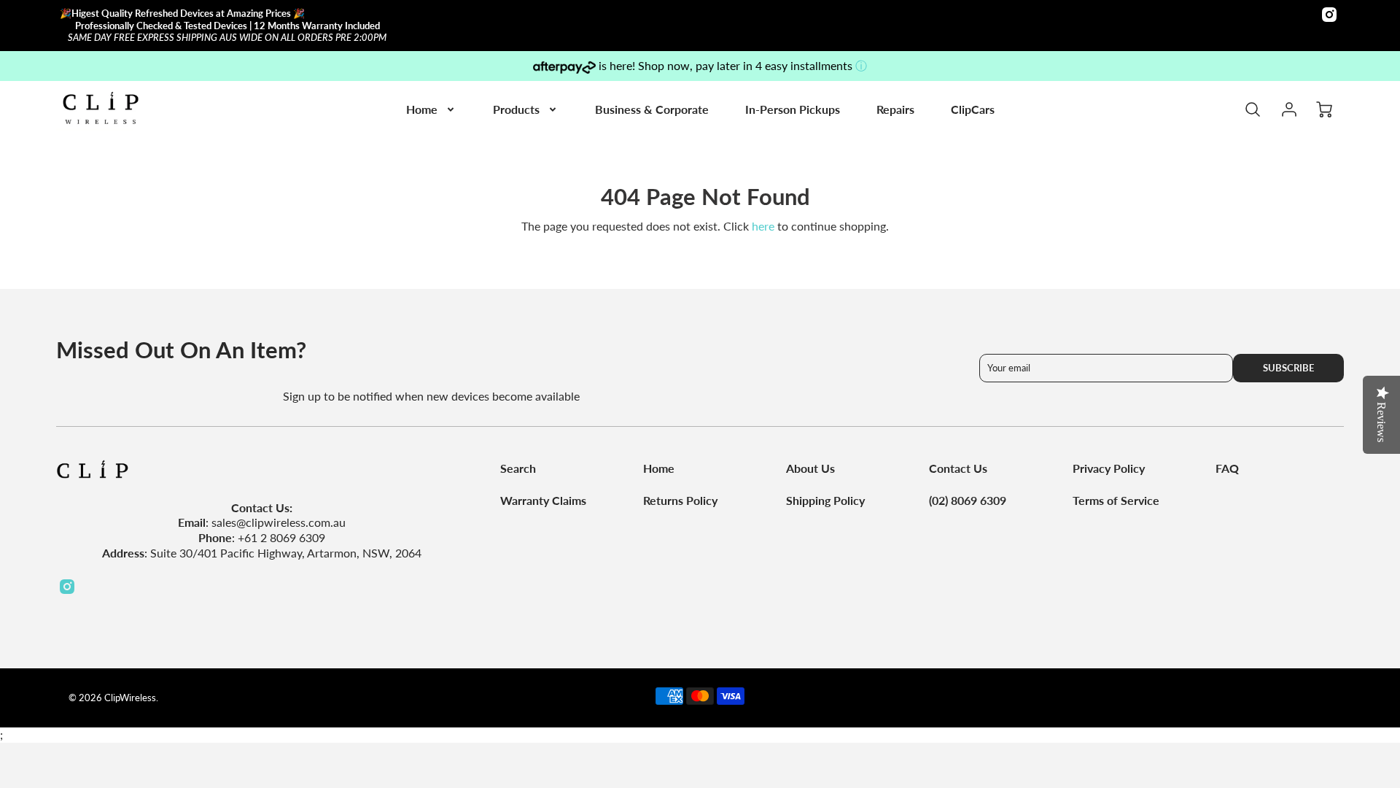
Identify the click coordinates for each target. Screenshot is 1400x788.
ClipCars (973, 109)
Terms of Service (1116, 500)
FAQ (1227, 468)
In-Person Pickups (792, 109)
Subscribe (1288, 368)
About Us (810, 468)
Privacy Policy (1109, 468)
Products (516, 109)
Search (518, 468)
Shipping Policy (825, 500)
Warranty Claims (543, 500)
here (763, 226)
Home (422, 109)
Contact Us (958, 468)
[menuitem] (431, 109)
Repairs (895, 109)
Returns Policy (680, 500)
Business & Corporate (652, 109)
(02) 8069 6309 (967, 500)
